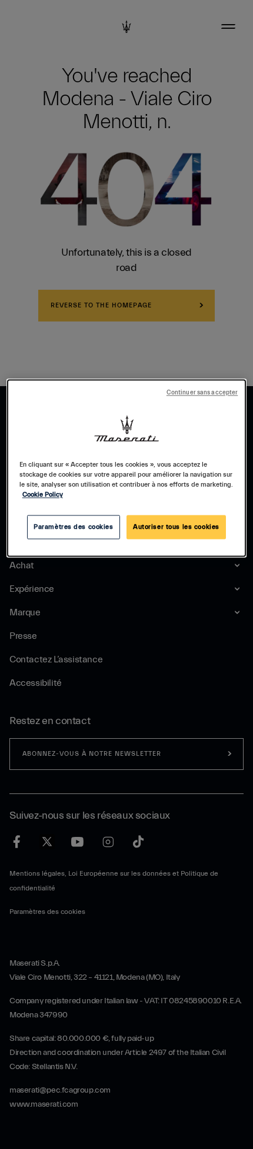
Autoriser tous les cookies (176, 527)
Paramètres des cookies (74, 527)
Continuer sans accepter (202, 393)
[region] (126, 468)
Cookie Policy (42, 495)
